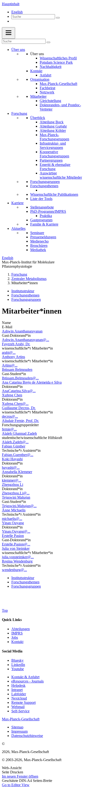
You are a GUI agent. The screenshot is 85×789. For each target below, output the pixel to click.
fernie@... (9, 429)
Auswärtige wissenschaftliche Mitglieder (61, 175)
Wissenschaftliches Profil (58, 58)
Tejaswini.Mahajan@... (19, 506)
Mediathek (38, 250)
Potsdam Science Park (56, 62)
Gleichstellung (50, 101)
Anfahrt (45, 75)
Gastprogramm (41, 220)
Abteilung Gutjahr (53, 126)
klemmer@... (11, 480)
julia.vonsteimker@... (18, 557)
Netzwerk (47, 92)
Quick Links (12, 620)
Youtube (17, 669)
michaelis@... (12, 519)
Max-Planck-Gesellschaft (58, 84)
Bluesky (17, 660)
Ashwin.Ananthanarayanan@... (25, 340)
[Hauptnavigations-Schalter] (8, 33)
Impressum (19, 731)
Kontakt (36, 71)
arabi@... (9, 352)
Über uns (18, 50)
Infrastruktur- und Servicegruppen (53, 145)
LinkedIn (18, 665)
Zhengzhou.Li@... (16, 493)
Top (5, 610)
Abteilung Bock (52, 122)
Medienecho (39, 241)
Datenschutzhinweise (27, 736)
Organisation (39, 79)
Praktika (46, 216)
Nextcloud (19, 698)
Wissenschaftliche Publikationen (54, 194)
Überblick (37, 118)
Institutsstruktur (22, 291)
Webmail (18, 707)
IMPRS (17, 633)
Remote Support (23, 702)
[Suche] (58, 17)
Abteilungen (20, 629)
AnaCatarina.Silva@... (19, 391)
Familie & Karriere (44, 224)
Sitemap (17, 727)
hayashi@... (11, 467)
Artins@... (9, 365)
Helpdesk (18, 685)
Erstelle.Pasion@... (16, 544)
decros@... (10, 416)
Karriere (17, 203)
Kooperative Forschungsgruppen (54, 154)
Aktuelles (18, 228)
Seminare (37, 233)
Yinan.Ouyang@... (16, 531)
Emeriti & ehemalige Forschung (55, 167)
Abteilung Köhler (53, 131)
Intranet (17, 690)
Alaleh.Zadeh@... (15, 442)
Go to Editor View (16, 785)
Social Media (12, 651)
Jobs (14, 637)
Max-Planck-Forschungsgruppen (54, 137)
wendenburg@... (14, 570)
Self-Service (20, 711)
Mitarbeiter (38, 96)
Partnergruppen (51, 160)
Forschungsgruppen (45, 182)
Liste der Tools (41, 199)
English (17, 12)
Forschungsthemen (44, 186)
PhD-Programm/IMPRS (48, 211)
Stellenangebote (42, 207)
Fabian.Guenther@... (17, 455)
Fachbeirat (47, 88)
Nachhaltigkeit (50, 67)
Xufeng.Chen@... (15, 404)
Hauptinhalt (10, 4)
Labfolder (18, 694)
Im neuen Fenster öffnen (20, 776)
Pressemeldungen (43, 237)
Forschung (19, 113)
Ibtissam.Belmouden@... (20, 378)
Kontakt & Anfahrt (25, 677)
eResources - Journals (27, 681)
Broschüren (38, 246)
